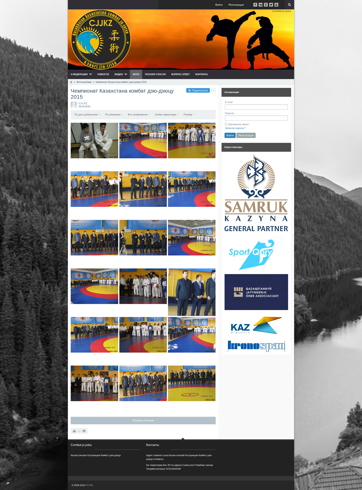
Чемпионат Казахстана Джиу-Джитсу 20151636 (143, 146)
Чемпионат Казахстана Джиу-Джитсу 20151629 (192, 243)
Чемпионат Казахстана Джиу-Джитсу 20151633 (143, 195)
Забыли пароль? (235, 128)
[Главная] (71, 82)
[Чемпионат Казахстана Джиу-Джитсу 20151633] (143, 189)
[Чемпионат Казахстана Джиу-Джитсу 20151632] (192, 189)
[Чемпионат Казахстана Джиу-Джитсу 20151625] (94, 335)
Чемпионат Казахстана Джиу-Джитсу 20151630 (143, 243)
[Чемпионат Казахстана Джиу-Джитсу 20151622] (94, 383)
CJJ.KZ (83, 103)
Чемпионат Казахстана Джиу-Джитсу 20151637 (94, 146)
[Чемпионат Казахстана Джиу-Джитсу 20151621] (143, 383)
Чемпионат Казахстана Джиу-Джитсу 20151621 (143, 389)
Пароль (229, 113)
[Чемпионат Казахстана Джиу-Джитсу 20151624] (143, 335)
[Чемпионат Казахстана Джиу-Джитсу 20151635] (192, 140)
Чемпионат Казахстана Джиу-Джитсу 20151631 (94, 243)
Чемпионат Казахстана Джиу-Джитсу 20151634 (94, 195)
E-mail (228, 102)
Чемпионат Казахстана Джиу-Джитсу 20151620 (192, 389)
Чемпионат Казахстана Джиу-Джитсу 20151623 (192, 340)
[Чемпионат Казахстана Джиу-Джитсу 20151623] (192, 335)
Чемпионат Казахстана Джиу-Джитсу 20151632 (192, 195)
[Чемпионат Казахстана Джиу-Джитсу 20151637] (94, 140)
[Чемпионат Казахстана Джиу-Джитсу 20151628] (94, 286)
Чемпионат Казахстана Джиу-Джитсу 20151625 (94, 340)
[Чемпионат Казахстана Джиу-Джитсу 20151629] (192, 237)
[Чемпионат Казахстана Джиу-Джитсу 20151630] (143, 237)
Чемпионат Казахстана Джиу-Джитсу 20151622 (94, 389)
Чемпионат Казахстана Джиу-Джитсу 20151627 (143, 292)
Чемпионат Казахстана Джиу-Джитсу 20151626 (192, 292)
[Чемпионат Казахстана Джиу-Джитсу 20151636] (143, 140)
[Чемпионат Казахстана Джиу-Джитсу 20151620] (192, 383)
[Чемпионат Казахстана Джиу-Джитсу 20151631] (94, 237)
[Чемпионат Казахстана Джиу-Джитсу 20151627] (143, 286)
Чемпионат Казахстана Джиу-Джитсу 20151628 (94, 292)
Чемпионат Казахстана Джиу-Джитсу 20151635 (192, 146)
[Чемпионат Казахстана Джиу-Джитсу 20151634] (94, 189)
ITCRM (89, 485)
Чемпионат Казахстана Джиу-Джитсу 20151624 (143, 340)
